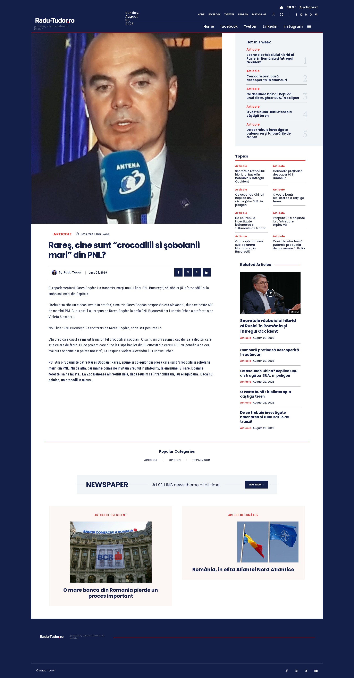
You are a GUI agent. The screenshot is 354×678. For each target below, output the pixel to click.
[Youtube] (316, 14)
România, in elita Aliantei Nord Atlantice (243, 570)
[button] (282, 14)
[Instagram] (301, 14)
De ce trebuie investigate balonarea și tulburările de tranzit (268, 133)
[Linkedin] (306, 14)
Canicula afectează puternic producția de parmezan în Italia (289, 244)
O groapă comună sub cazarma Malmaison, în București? (249, 246)
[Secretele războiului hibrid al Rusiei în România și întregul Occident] (270, 293)
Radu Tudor (73, 272)
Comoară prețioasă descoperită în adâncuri (266, 78)
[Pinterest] (197, 272)
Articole (62, 234)
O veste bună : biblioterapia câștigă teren (269, 114)
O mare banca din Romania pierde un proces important (110, 593)
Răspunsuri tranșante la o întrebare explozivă (289, 221)
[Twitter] (311, 14)
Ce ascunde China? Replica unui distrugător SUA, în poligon (272, 96)
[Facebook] (296, 14)
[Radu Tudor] (55, 272)
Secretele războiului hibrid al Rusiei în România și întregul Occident (270, 58)
